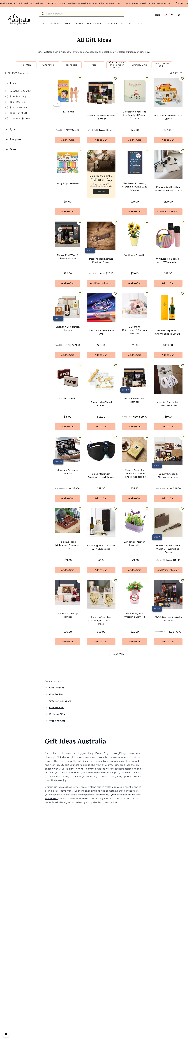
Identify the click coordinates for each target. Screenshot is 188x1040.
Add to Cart (67, 140)
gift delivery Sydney (107, 794)
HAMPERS (56, 23)
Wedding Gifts (57, 720)
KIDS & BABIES (95, 23)
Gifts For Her (56, 694)
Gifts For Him (56, 687)
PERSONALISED (115, 23)
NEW (130, 23)
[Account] (172, 15)
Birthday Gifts (57, 714)
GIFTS (44, 23)
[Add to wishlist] (80, 78)
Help (157, 15)
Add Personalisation (168, 211)
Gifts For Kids (56, 707)
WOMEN (78, 23)
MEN (67, 23)
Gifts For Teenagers (60, 701)
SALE (139, 23)
